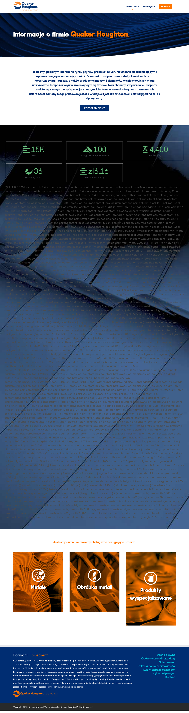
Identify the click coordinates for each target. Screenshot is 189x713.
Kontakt (170, 677)
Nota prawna (167, 662)
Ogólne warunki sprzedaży (158, 658)
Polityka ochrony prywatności (156, 666)
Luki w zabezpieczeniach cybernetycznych (159, 671)
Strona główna (166, 655)
